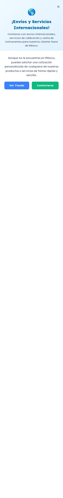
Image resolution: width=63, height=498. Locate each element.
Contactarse (45, 85)
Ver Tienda (16, 85)
